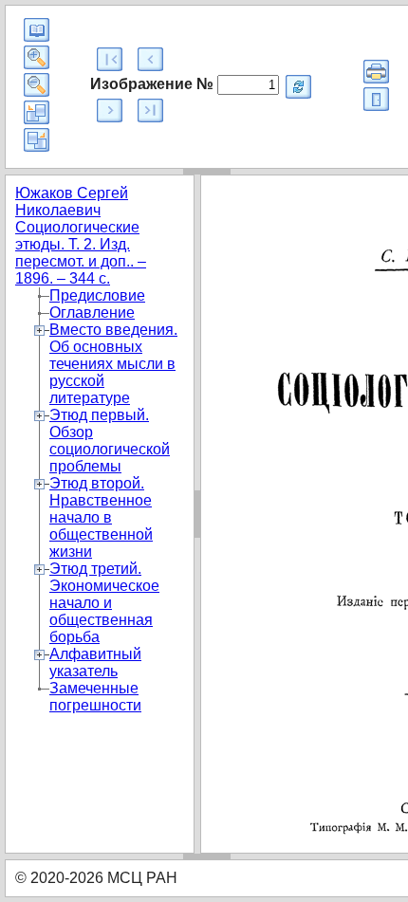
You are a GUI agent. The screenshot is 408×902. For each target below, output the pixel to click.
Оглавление (92, 312)
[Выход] (376, 99)
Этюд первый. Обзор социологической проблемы (109, 440)
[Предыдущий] (150, 59)
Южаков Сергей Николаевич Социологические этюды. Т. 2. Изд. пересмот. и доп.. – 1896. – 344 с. (80, 235)
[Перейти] (298, 87)
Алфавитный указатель (95, 662)
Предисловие (97, 295)
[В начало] (109, 59)
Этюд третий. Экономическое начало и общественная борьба (104, 603)
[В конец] (150, 110)
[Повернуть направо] (36, 140)
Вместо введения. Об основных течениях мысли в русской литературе (113, 364)
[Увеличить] (36, 57)
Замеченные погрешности (95, 696)
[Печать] (376, 71)
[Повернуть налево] (36, 112)
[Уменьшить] (36, 85)
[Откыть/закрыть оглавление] (36, 30)
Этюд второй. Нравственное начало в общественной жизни (101, 517)
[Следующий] (109, 110)
